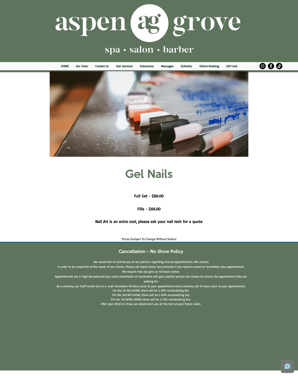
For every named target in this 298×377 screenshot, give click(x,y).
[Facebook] (271, 66)
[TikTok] (279, 66)
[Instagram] (262, 66)
